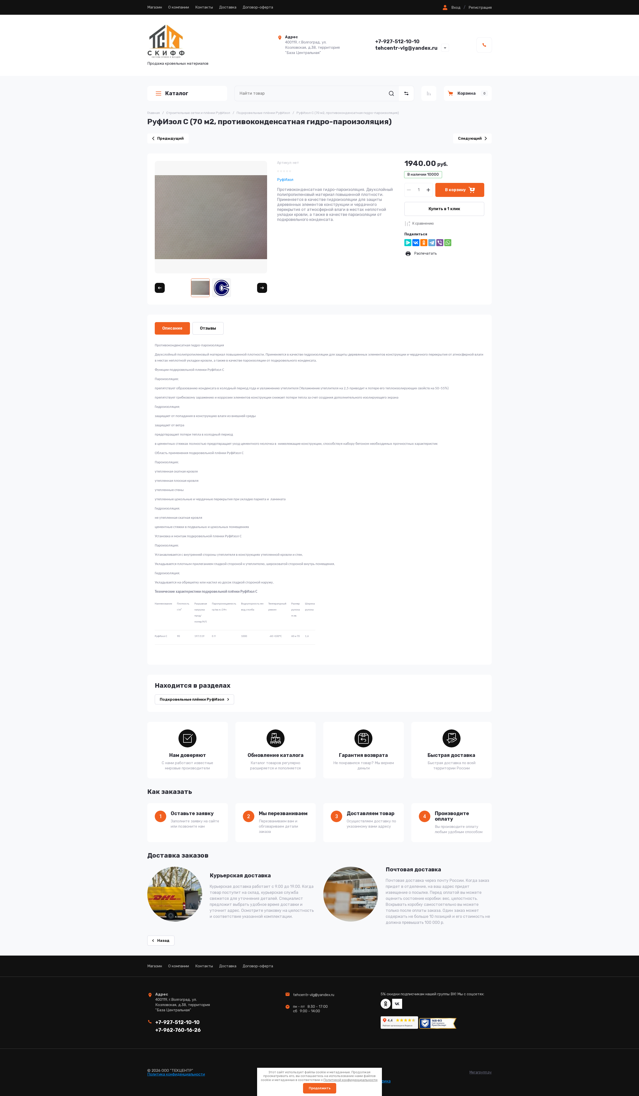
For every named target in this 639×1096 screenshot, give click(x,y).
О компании (178, 7)
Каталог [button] (176, 93)
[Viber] (439, 242)
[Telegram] (431, 242)
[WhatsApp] (447, 242)
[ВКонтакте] (415, 242)
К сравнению (423, 223)
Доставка (227, 7)
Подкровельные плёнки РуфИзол (263, 113)
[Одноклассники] (423, 242)
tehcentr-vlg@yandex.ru (406, 48)
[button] (451, 7)
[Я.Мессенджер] (407, 242)
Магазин (154, 7)
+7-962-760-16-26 (178, 1030)
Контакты (204, 7)
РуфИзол (285, 179)
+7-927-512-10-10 (397, 41)
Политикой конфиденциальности (350, 1080)
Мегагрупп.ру (481, 1072)
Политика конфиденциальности (176, 1074)
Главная (153, 113)
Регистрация (480, 7)
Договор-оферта (258, 7)
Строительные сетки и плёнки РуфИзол (198, 113)
